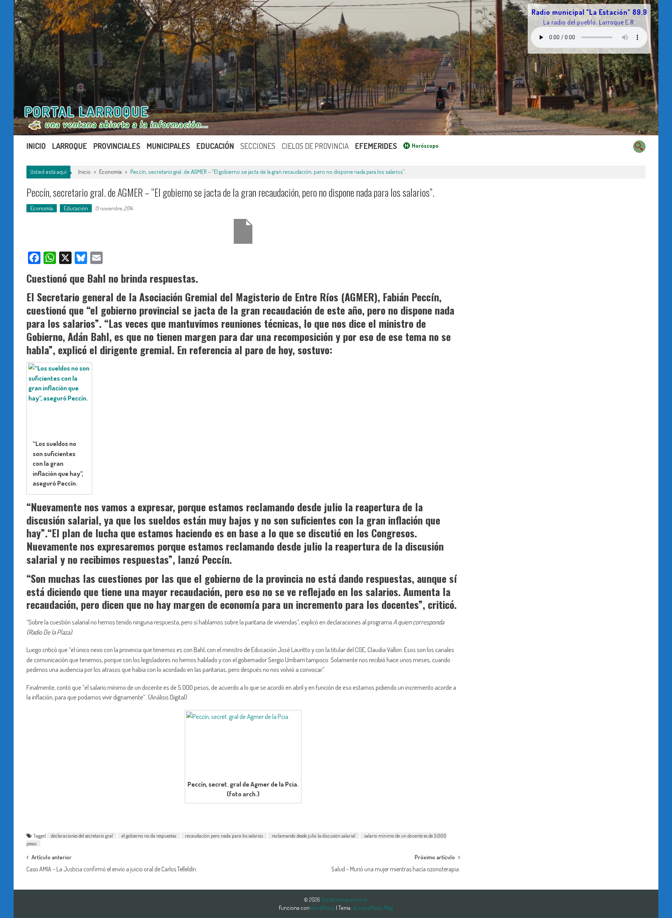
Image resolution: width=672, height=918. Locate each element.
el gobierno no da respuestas (149, 835)
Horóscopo (425, 145)
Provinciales (116, 146)
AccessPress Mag (373, 907)
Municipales (168, 146)
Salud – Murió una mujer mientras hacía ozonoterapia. (395, 869)
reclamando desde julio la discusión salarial (313, 835)
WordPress (322, 907)
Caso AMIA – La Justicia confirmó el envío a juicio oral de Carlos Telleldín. (111, 869)
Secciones (257, 146)
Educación (215, 146)
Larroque (69, 146)
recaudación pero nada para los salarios (224, 835)
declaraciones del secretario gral (82, 835)
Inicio (36, 146)
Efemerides (376, 146)
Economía (110, 171)
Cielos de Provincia (315, 146)
